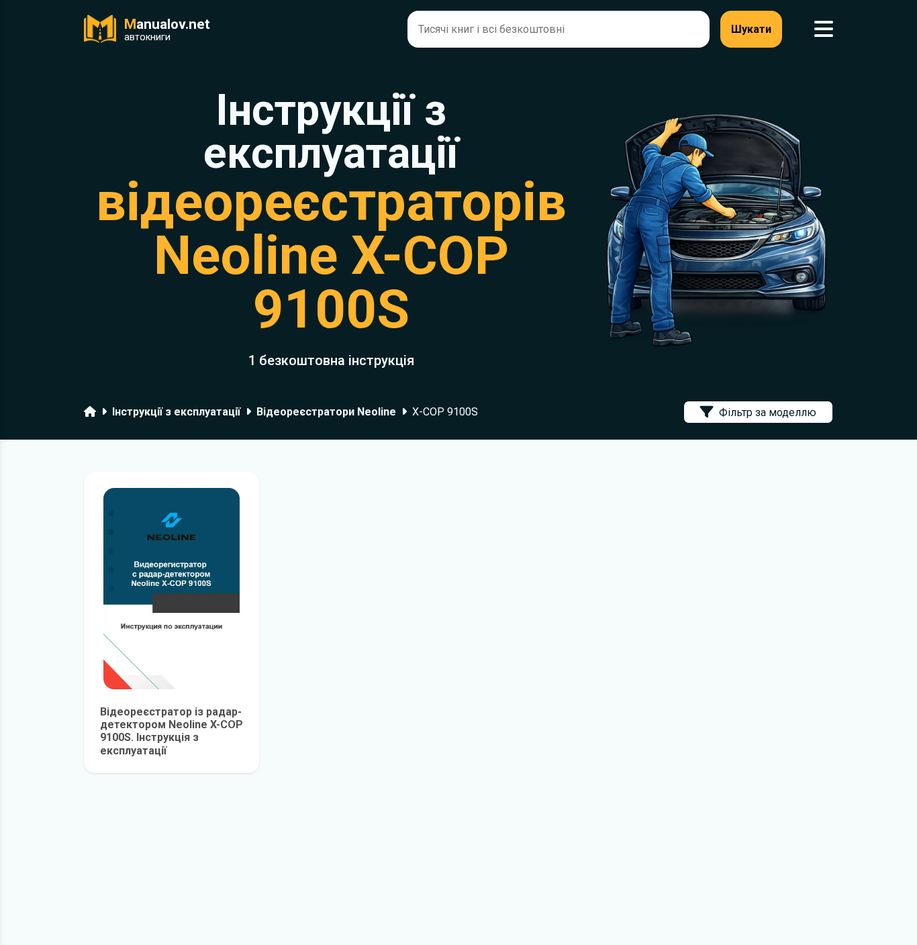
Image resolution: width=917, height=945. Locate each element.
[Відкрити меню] (823, 29)
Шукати (751, 29)
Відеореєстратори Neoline (326, 411)
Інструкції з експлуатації (176, 411)
